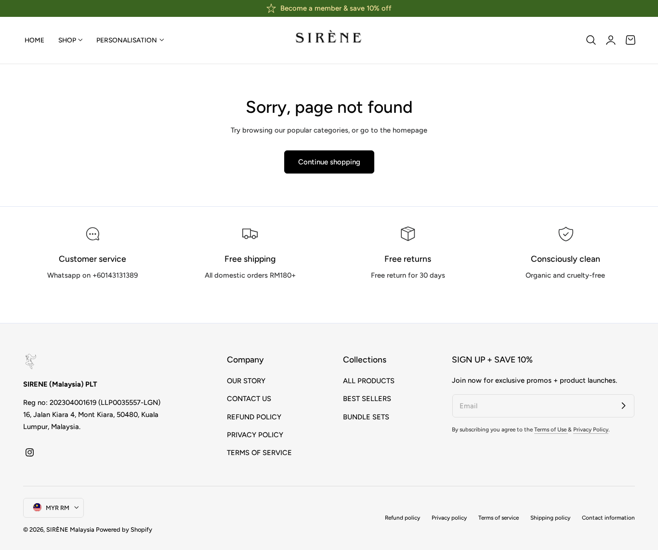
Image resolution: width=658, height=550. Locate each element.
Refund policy (402, 517)
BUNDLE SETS (366, 416)
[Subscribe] (623, 405)
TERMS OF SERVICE (259, 452)
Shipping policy (550, 517)
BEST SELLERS (367, 398)
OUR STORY (246, 380)
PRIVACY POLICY (255, 434)
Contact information (608, 517)
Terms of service (498, 517)
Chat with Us (92, 297)
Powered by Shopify (124, 529)
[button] (591, 40)
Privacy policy (449, 517)
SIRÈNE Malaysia (70, 529)
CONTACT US (249, 398)
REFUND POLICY (254, 416)
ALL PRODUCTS (369, 380)
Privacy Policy (590, 430)
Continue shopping (329, 162)
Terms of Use (551, 430)
